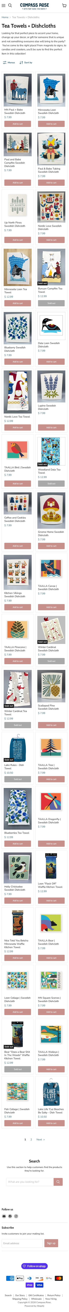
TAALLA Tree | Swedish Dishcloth (48, 766)
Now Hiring (51, 1298)
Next (40, 1139)
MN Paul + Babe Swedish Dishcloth (14, 111)
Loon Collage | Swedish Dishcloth (17, 999)
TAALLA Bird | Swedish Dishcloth (17, 469)
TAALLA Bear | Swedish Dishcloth (48, 942)
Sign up (51, 1243)
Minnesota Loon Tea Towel (15, 291)
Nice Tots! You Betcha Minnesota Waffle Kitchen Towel (16, 944)
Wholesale (36, 1298)
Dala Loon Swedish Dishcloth (49, 344)
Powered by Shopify (34, 1305)
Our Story (20, 1295)
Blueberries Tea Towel (16, 833)
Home (5, 17)
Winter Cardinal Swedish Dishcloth (48, 648)
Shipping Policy (19, 1298)
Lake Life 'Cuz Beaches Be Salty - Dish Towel (51, 1111)
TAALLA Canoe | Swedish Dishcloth (48, 587)
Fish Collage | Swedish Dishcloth (17, 1111)
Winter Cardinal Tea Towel (15, 712)
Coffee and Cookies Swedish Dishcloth (15, 519)
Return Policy (53, 1295)
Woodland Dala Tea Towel (49, 471)
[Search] (58, 1182)
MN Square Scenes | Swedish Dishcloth (49, 999)
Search (8, 1295)
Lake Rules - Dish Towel (14, 766)
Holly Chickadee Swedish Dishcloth (14, 888)
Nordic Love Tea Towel (17, 416)
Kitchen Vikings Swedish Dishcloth (14, 594)
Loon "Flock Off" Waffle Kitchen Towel (50, 885)
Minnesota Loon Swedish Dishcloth (48, 111)
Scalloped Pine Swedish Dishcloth (48, 707)
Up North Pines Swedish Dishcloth (14, 224)
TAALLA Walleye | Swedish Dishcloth (48, 1053)
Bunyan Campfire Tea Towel (50, 290)
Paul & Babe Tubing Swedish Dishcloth (49, 170)
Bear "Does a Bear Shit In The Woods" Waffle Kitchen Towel (17, 1055)
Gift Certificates (36, 1295)
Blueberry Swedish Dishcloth (15, 349)
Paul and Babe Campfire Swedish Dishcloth (14, 163)
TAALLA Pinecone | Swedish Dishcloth (15, 648)
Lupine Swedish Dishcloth (47, 407)
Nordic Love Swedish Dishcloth (50, 227)
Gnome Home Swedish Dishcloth (51, 533)
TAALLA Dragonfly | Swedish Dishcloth (49, 820)
